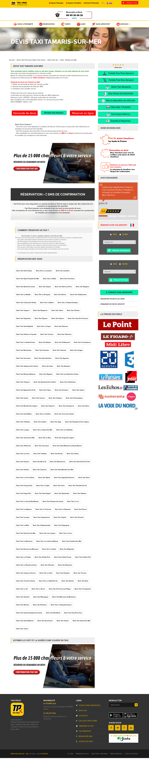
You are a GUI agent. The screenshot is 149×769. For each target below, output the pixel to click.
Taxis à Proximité (25, 24)
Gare (82, 24)
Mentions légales (18, 754)
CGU (27, 754)
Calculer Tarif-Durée (87, 721)
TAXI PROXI (44, 754)
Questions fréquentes (120, 120)
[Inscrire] (136, 704)
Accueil (70, 754)
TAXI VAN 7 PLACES (120, 107)
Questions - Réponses (99, 754)
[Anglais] (111, 3)
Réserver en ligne (83, 113)
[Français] (108, 3)
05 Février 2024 (49, 703)
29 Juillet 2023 (49, 713)
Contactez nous (85, 741)
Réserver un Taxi (86, 726)
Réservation (48, 24)
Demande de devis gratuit (112, 304)
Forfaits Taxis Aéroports (54, 113)
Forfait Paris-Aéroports (89, 705)
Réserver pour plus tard (112, 299)
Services (124, 24)
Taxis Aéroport (102, 24)
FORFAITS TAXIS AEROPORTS (120, 292)
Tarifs (67, 24)
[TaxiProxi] (17, 715)
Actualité (83, 716)
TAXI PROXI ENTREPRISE (120, 93)
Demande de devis (24, 113)
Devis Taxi (82, 710)
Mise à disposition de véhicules (120, 100)
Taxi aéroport (84, 731)
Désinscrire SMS (85, 736)
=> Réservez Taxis (130, 3)
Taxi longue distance (120, 113)
